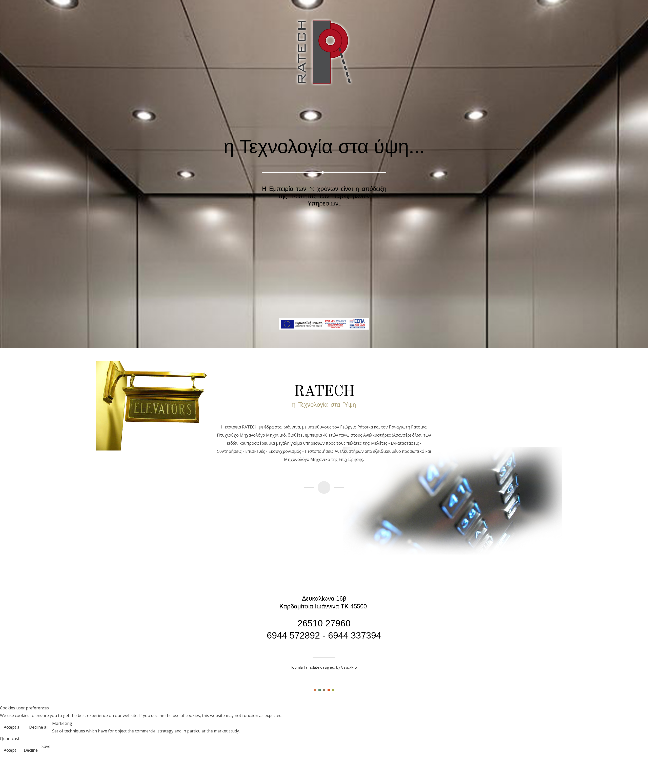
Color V (333, 690)
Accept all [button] (13, 727)
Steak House (324, 52)
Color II (319, 690)
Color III (324, 690)
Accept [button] (10, 750)
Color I (315, 690)
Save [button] (46, 746)
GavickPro (349, 667)
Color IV (329, 690)
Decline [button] (31, 750)
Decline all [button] (38, 727)
